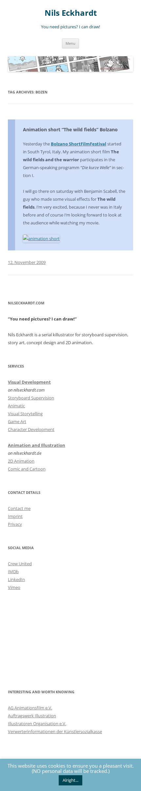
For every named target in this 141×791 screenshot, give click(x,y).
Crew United (20, 564)
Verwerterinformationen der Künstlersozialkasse (55, 731)
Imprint (15, 516)
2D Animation (21, 461)
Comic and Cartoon (27, 469)
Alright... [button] (70, 780)
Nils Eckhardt (71, 13)
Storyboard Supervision (31, 398)
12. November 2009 (27, 262)
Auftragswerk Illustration (32, 716)
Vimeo (14, 587)
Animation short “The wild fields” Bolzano (70, 129)
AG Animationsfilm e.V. (30, 708)
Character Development (31, 429)
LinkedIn (16, 579)
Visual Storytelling (25, 414)
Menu (70, 43)
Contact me (19, 508)
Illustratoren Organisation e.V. (37, 724)
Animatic (16, 406)
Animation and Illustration (36, 445)
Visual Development (29, 382)
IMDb (13, 571)
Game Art (17, 421)
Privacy (15, 524)
